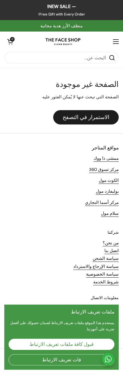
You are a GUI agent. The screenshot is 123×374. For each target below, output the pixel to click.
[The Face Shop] (63, 41)
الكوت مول (109, 180)
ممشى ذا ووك (106, 158)
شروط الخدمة (106, 282)
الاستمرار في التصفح (86, 117)
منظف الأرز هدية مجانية (61, 26)
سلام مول (110, 213)
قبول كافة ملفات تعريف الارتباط (61, 344)
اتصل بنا (111, 251)
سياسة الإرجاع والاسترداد (96, 266)
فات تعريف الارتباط (61, 360)
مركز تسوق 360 (104, 169)
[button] (10, 41)
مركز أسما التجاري (102, 202)
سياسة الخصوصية (102, 274)
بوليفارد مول (107, 191)
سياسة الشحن (106, 258)
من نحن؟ (111, 243)
